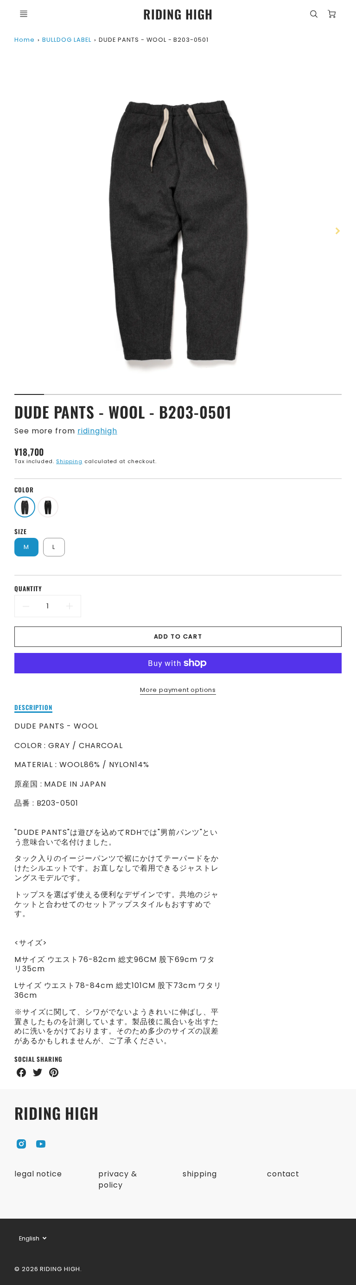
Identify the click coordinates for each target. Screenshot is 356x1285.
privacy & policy (117, 1179)
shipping (200, 1174)
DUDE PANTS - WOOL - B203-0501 (154, 40)
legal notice (38, 1174)
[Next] (337, 230)
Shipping (69, 461)
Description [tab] (33, 708)
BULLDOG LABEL (66, 40)
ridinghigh (97, 431)
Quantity (28, 589)
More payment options (178, 690)
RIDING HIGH (56, 1113)
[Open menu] (23, 14)
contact (283, 1174)
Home (24, 40)
